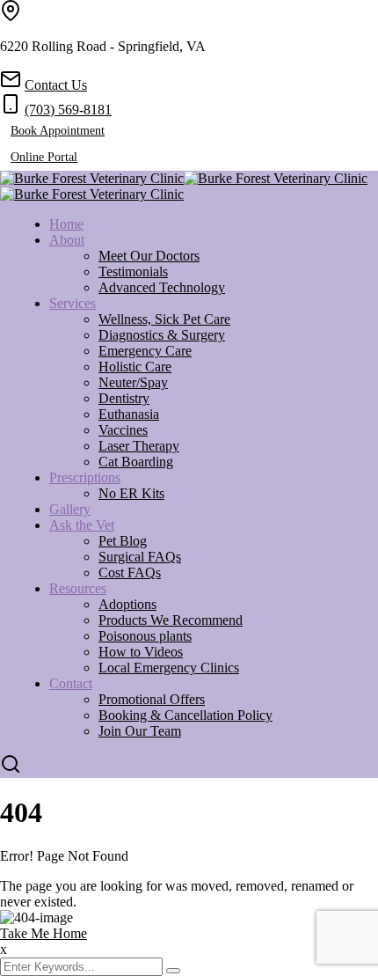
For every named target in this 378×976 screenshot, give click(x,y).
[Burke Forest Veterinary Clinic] (92, 178)
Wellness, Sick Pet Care (164, 319)
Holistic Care (134, 366)
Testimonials (133, 271)
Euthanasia (128, 414)
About (66, 239)
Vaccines (123, 429)
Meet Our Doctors (149, 255)
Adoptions (127, 604)
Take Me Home (43, 933)
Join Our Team (139, 730)
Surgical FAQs (139, 556)
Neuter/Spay (133, 382)
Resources (77, 588)
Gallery (70, 509)
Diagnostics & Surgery (161, 334)
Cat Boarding (135, 461)
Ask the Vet (81, 524)
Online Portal (44, 157)
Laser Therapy (138, 445)
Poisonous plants (145, 635)
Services (72, 303)
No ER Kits (131, 493)
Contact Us (56, 84)
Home (66, 223)
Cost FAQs (129, 572)
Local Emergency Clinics (168, 667)
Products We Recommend (170, 620)
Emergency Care (145, 350)
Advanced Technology (161, 287)
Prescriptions (84, 477)
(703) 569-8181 (68, 109)
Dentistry (123, 398)
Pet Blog (122, 540)
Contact (70, 683)
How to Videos (140, 651)
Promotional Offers (151, 699)
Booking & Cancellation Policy (185, 715)
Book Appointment (58, 130)
